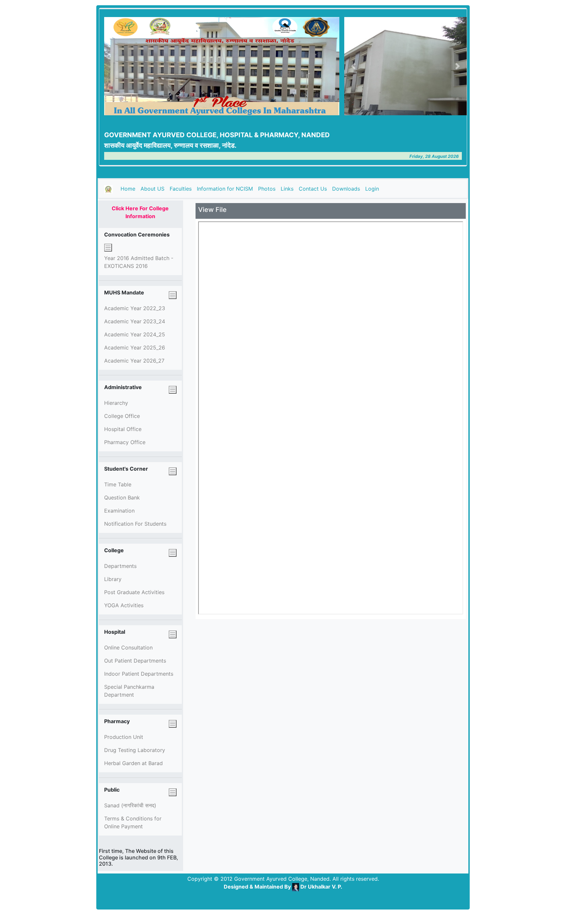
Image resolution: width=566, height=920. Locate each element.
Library (113, 579)
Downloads (346, 188)
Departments (120, 566)
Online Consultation (128, 647)
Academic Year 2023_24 (134, 321)
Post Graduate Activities (134, 592)
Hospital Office (123, 429)
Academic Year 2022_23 (134, 308)
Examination (119, 510)
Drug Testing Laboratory (134, 750)
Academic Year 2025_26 (134, 347)
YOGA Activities (123, 605)
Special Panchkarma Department (129, 691)
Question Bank (122, 497)
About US (152, 188)
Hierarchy (116, 403)
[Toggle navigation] (108, 248)
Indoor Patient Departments (138, 673)
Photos (266, 188)
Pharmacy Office (124, 442)
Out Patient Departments (135, 660)
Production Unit (123, 737)
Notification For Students (135, 523)
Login (372, 188)
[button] (353, 66)
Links (287, 188)
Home (129, 188)
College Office (122, 416)
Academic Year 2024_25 (134, 334)
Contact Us (313, 188)
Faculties (181, 188)
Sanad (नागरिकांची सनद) (130, 805)
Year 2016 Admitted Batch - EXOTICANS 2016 (138, 262)
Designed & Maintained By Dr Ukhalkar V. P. (283, 886)
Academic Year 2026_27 (134, 360)
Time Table (117, 484)
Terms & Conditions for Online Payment (132, 822)
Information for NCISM (225, 188)
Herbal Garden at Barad (133, 763)
